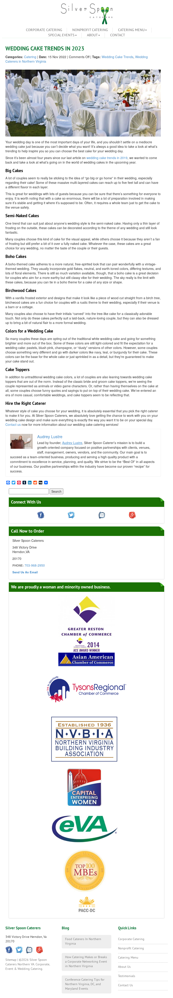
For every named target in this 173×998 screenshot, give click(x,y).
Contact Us (125, 985)
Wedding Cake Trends (117, 57)
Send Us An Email (25, 572)
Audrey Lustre (72, 442)
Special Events (61, 35)
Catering (30, 57)
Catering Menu (131, 30)
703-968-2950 (35, 565)
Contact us (13, 424)
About (92, 35)
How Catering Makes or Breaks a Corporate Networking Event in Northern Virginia (86, 961)
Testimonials (126, 976)
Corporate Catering (44, 30)
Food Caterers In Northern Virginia (83, 941)
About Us (124, 967)
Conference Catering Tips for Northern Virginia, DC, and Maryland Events (85, 984)
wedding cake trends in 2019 (106, 157)
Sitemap (10, 960)
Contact (117, 35)
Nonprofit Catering (90, 30)
